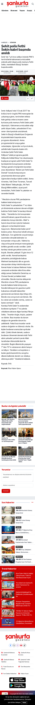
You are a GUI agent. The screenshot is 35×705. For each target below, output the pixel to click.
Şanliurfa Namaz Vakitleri (7, 661)
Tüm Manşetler (25, 666)
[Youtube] (21, 645)
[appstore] (17, 680)
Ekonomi (14, 11)
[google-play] (17, 686)
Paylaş (6, 98)
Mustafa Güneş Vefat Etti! (24, 512)
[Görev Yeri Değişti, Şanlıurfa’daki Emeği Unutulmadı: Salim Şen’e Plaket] (25, 432)
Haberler (4, 42)
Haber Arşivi (24, 673)
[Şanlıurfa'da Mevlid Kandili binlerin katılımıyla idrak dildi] (9, 451)
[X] (14, 645)
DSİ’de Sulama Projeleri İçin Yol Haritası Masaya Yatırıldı (24, 561)
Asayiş (29, 11)
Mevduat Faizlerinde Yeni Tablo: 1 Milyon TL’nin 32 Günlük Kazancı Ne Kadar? (24, 541)
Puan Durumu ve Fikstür (7, 668)
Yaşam (22, 11)
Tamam (24, 702)
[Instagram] (17, 645)
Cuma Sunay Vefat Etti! (23, 521)
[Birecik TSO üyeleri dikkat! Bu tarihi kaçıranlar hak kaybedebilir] (9, 413)
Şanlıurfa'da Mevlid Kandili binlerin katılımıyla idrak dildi (9, 458)
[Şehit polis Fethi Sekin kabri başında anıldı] (17, 85)
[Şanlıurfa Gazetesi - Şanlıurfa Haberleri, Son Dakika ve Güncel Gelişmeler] (17, 4)
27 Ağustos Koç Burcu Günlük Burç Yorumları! (24, 531)
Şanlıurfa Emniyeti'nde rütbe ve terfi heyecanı (8, 439)
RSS (5, 694)
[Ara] (33, 4)
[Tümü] (32, 502)
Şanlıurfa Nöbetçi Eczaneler (8, 654)
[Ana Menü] (2, 4)
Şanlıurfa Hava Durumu (24, 654)
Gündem (4, 11)
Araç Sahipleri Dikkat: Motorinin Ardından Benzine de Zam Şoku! (23, 551)
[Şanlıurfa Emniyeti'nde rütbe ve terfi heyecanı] (9, 432)
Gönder (6, 491)
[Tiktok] (24, 645)
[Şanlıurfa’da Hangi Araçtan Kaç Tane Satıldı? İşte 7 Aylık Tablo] (25, 451)
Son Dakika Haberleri (9, 673)
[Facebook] (10, 645)
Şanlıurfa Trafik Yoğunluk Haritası (24, 661)
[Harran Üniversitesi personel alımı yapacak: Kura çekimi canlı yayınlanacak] (25, 413)
